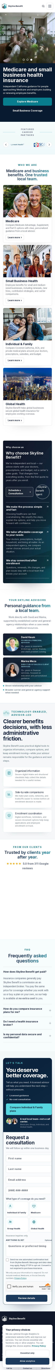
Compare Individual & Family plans (26, 1104)
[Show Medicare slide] (24, 60)
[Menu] (49, 6)
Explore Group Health (27, 96)
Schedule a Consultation (15, 487)
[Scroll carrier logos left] (6, 139)
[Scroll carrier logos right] (49, 139)
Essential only (27, 1353)
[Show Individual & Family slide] (31, 60)
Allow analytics (27, 1361)
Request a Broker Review (27, 105)
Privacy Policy (20, 1273)
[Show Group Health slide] (28, 60)
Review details (26, 1293)
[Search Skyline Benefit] (43, 6)
